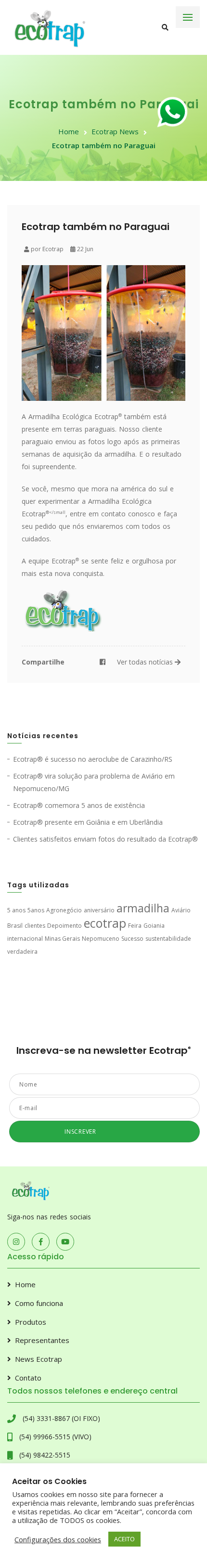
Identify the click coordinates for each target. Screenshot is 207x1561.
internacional (25, 938)
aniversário (99, 910)
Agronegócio (64, 910)
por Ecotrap (46, 249)
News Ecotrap (38, 1359)
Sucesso (132, 938)
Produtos (30, 1322)
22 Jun (84, 249)
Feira (135, 925)
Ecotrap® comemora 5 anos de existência (79, 805)
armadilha (142, 908)
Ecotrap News (115, 131)
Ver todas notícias (146, 661)
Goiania (154, 925)
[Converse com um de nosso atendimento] (174, 114)
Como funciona (39, 1303)
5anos (35, 910)
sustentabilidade (168, 938)
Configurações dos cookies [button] (57, 1539)
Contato (28, 1377)
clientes (35, 925)
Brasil (15, 925)
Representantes (42, 1340)
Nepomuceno (100, 938)
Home (68, 131)
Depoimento (64, 925)
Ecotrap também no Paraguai (103, 145)
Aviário (181, 910)
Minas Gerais (62, 938)
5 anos (16, 910)
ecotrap (105, 923)
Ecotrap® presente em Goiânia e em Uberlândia (88, 822)
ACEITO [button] (124, 1539)
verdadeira (22, 951)
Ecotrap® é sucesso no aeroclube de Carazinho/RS (92, 759)
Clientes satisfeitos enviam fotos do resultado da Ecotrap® (105, 839)
